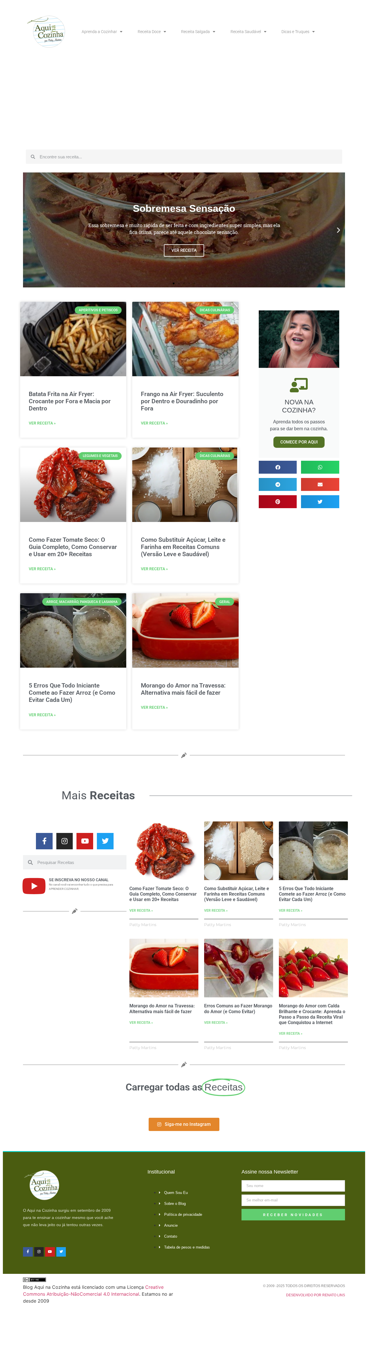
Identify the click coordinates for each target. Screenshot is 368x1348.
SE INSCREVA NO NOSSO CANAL (79, 879)
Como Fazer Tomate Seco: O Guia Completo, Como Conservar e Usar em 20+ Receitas (73, 547)
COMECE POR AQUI (299, 442)
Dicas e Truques (295, 31)
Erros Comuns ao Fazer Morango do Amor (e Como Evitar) (238, 1008)
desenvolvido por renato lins (315, 1295)
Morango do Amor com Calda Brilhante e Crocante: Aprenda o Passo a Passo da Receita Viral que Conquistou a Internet (312, 1014)
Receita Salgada (195, 31)
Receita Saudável (246, 31)
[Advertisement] (184, 103)
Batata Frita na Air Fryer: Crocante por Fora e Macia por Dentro (70, 401)
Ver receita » (42, 423)
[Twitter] (105, 841)
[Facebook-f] (44, 841)
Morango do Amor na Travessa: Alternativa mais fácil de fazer (183, 689)
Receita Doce (149, 31)
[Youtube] (84, 841)
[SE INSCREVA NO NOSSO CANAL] (34, 886)
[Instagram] (64, 841)
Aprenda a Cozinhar (99, 31)
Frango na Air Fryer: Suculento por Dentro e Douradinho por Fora (182, 401)
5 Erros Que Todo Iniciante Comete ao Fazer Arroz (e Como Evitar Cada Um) (72, 692)
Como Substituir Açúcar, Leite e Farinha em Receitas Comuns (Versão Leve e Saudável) (183, 547)
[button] (29, 230)
